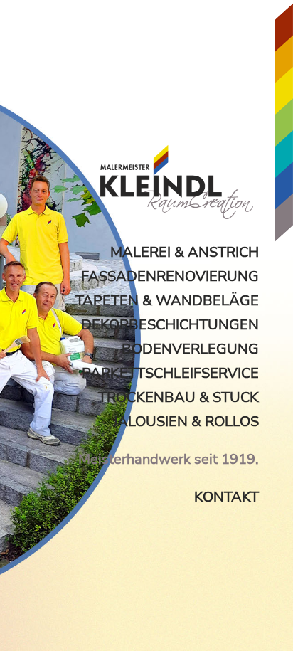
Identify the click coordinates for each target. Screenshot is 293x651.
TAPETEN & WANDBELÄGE (167, 300)
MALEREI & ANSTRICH (184, 252)
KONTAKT (226, 497)
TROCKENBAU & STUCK (178, 397)
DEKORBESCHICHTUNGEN (170, 324)
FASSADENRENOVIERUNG (170, 276)
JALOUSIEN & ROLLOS (186, 421)
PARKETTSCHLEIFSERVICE (170, 373)
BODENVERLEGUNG (190, 349)
